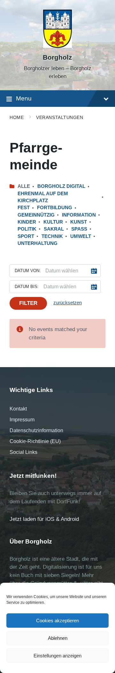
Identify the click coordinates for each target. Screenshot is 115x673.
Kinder (27, 222)
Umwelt (80, 236)
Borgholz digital (61, 186)
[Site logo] (57, 46)
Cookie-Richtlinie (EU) (35, 441)
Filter (28, 303)
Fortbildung (54, 207)
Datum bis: (27, 286)
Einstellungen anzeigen (57, 655)
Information (79, 215)
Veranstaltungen (59, 117)
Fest (24, 207)
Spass (79, 229)
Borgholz (57, 57)
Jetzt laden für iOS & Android (44, 519)
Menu (24, 98)
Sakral (54, 229)
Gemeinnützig (36, 215)
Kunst (78, 222)
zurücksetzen (67, 302)
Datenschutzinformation (36, 430)
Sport (26, 236)
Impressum (22, 419)
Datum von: (28, 270)
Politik (27, 229)
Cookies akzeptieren (57, 620)
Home (17, 117)
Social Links (23, 452)
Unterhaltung (37, 243)
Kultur (53, 222)
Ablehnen (57, 638)
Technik (52, 236)
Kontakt (18, 408)
